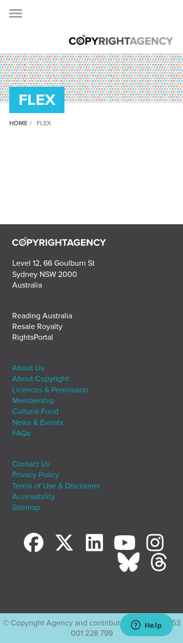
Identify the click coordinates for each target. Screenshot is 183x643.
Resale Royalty (37, 326)
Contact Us (31, 464)
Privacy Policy (35, 475)
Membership (33, 401)
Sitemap (26, 507)
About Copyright (40, 379)
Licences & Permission (50, 390)
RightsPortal (32, 337)
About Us (28, 368)
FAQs (21, 433)
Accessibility (33, 497)
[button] (15, 16)
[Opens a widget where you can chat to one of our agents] (146, 626)
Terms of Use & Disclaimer (56, 486)
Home (18, 123)
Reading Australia (42, 316)
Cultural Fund (35, 411)
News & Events (37, 423)
